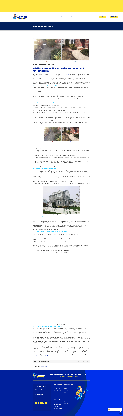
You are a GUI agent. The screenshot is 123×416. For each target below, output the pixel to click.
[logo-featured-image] (20, 12)
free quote (46, 355)
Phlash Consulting (65, 414)
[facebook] (118, 6)
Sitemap (36, 404)
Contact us (35, 355)
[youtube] (38, 403)
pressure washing (66, 74)
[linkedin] (116, 6)
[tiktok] (46, 403)
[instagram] (114, 6)
